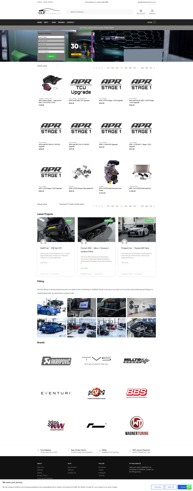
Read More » (44, 262)
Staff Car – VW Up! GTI (51, 248)
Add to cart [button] (51, 109)
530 (146, 68)
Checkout (152, 13)
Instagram (102, 473)
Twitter (101, 470)
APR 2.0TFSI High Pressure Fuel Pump (110, 189)
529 (142, 68)
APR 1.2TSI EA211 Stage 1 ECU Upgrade (140, 145)
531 (151, 68)
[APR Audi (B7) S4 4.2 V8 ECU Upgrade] (81, 128)
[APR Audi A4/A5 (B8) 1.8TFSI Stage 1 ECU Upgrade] (141, 84)
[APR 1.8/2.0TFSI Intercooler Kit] (141, 172)
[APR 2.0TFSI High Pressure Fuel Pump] (111, 172)
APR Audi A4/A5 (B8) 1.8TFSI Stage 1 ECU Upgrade (141, 101)
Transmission (82, 98)
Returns (71, 470)
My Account (141, 13)
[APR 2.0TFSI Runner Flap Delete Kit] (81, 172)
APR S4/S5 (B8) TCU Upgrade (79, 100)
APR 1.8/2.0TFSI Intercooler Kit (140, 188)
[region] (96, 485)
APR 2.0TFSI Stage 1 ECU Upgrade (111, 100)
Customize (157, 487)
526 (130, 68)
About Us (40, 467)
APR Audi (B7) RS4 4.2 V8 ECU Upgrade (49, 145)
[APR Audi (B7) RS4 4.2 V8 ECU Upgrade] (51, 128)
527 (135, 68)
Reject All (171, 487)
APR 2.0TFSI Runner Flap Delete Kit (81, 188)
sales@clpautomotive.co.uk (147, 2)
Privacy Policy (42, 475)
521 (108, 68)
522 (112, 68)
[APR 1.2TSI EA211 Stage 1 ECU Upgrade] (141, 128)
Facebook (102, 467)
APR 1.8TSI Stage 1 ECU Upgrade (50, 188)
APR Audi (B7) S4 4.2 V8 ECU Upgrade (79, 145)
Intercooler (133, 186)
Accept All (184, 487)
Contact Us (72, 473)
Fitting (39, 473)
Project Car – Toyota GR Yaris (135, 248)
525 (126, 68)
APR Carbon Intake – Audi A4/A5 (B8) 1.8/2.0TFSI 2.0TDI (50, 101)
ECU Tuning (72, 98)
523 (117, 68)
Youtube (102, 475)
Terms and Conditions (45, 478)
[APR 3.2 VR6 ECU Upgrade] (111, 128)
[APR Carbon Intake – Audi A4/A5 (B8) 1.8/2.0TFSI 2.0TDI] (51, 84)
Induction (48, 98)
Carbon (41, 98)
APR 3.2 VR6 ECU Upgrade (108, 144)
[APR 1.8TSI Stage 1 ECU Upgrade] (51, 172)
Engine (71, 186)
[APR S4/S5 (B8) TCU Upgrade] (81, 84)
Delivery (40, 470)
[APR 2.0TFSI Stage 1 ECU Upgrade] (111, 84)
